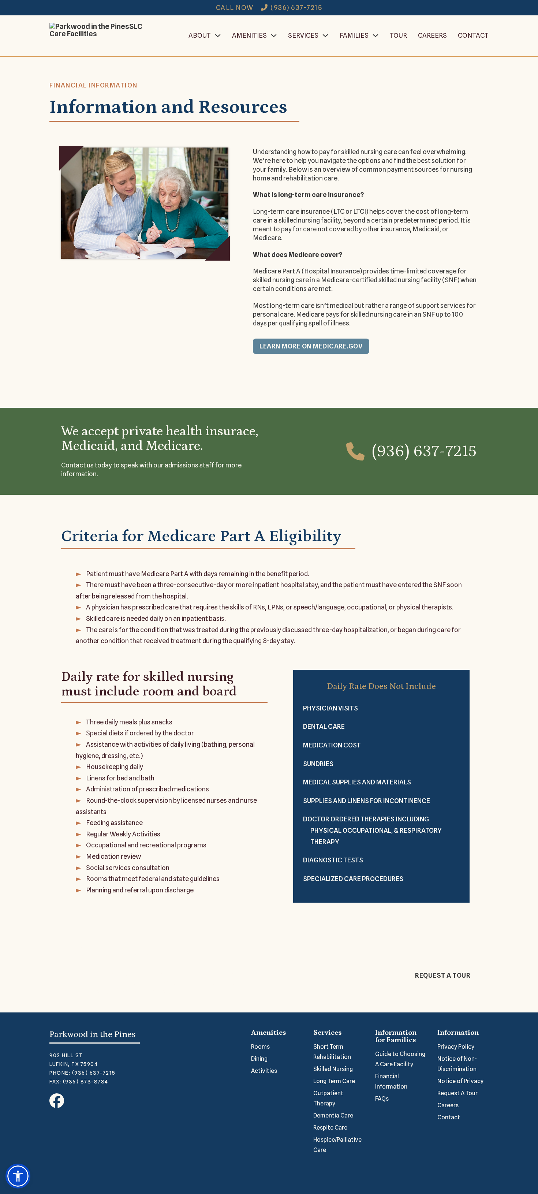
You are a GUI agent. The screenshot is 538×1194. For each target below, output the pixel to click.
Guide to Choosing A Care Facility (400, 1059)
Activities (264, 1070)
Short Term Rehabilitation (332, 1051)
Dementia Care (333, 1115)
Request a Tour (442, 975)
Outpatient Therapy (328, 1098)
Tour (398, 35)
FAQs (382, 1098)
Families (354, 35)
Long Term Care (334, 1081)
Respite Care (330, 1127)
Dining (259, 1058)
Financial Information (391, 1081)
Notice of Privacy (460, 1081)
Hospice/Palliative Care (337, 1144)
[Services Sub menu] (325, 35)
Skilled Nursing (333, 1069)
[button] (18, 1176)
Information (458, 1032)
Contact (473, 35)
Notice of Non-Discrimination (457, 1063)
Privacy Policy (455, 1046)
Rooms (260, 1046)
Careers (432, 35)
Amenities (249, 35)
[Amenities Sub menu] (273, 35)
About (199, 35)
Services (303, 35)
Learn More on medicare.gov (311, 346)
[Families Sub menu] (375, 35)
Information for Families (395, 1036)
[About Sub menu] (217, 35)
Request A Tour (457, 1093)
